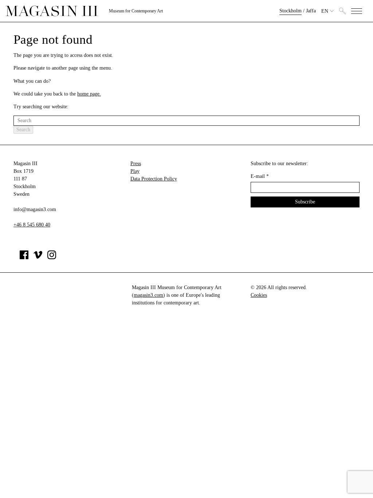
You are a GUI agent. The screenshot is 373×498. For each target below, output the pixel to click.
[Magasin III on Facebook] (24, 257)
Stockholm (290, 10)
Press (135, 163)
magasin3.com (148, 295)
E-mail (260, 176)
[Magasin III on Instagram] (51, 257)
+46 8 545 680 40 (31, 224)
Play (135, 171)
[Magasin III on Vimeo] (38, 257)
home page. (89, 94)
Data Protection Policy (153, 179)
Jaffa (311, 10)
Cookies (259, 295)
